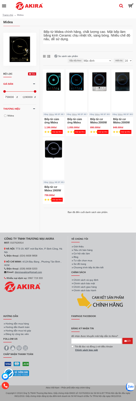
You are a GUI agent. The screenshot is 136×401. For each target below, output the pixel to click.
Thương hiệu (11, 108)
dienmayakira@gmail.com (28, 272)
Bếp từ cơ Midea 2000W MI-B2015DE (98, 123)
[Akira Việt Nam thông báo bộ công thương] (16, 373)
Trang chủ (7, 15)
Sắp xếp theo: (75, 60)
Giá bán (8, 84)
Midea (51, 114)
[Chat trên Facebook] (5, 377)
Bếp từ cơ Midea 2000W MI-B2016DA (121, 123)
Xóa (33, 74)
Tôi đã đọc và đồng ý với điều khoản (94, 348)
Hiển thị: (119, 60)
